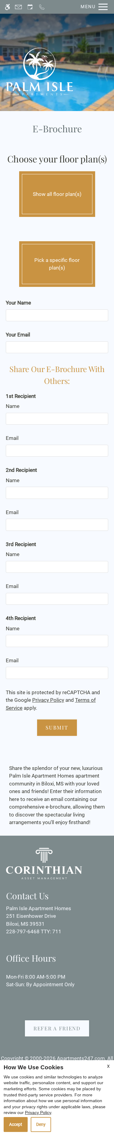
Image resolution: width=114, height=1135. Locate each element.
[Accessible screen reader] (7, 7)
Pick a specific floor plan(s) (57, 264)
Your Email (18, 335)
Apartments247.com (81, 1058)
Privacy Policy (48, 700)
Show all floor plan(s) (57, 194)
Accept (15, 1124)
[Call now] (41, 7)
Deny (41, 1124)
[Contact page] (18, 7)
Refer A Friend (57, 1028)
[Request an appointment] (30, 7)
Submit (57, 727)
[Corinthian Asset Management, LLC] (44, 863)
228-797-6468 (33, 931)
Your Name (18, 303)
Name (12, 406)
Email (12, 438)
